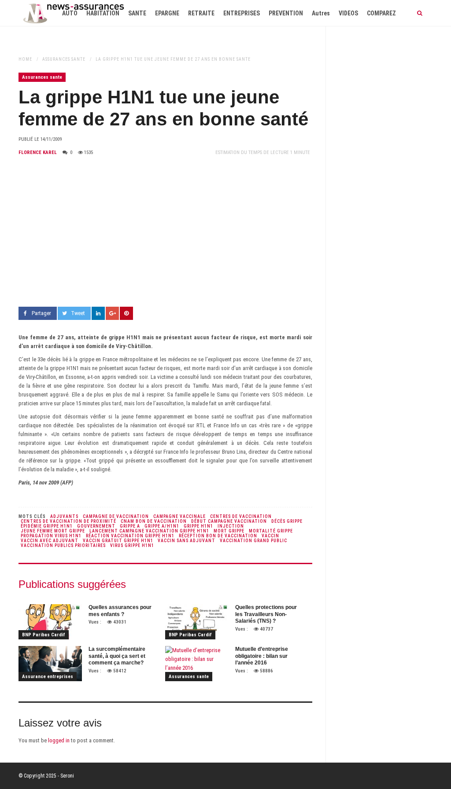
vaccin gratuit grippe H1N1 (118, 540)
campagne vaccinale (179, 516)
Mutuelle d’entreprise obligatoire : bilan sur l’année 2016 (261, 656)
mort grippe (229, 530)
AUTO (70, 13)
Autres (321, 13)
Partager (41, 313)
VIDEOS (348, 13)
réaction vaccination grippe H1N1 (130, 535)
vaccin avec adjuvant (49, 540)
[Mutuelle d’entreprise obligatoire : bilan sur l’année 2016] (197, 663)
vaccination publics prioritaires (63, 545)
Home (25, 59)
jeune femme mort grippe (53, 530)
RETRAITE (201, 13)
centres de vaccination (241, 516)
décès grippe (287, 521)
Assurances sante (63, 59)
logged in (59, 740)
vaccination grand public (253, 540)
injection (231, 526)
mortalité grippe (271, 530)
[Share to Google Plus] (112, 313)
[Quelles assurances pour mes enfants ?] (50, 621)
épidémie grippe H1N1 (47, 526)
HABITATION (102, 13)
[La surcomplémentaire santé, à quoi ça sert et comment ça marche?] (50, 663)
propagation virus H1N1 (51, 535)
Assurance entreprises (47, 676)
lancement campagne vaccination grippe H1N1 (149, 530)
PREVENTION (286, 13)
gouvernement (96, 526)
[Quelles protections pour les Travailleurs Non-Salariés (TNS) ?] (197, 621)
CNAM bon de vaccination (154, 521)
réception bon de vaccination (218, 535)
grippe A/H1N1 (161, 526)
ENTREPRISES (241, 13)
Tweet (78, 313)
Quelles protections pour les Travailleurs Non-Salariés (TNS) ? (266, 614)
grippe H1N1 (198, 526)
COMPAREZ (381, 13)
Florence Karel (37, 152)
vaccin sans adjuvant (186, 540)
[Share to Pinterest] (126, 313)
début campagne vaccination (229, 521)
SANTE (137, 13)
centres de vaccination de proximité (68, 521)
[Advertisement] (165, 232)
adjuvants (64, 516)
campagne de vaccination (116, 516)
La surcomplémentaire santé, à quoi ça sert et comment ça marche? (117, 656)
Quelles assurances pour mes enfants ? (120, 610)
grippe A (130, 526)
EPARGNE (167, 13)
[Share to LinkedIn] (98, 313)
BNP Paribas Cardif (43, 635)
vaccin (270, 535)
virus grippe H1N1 (132, 545)
